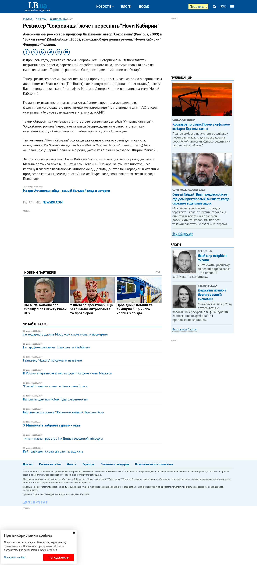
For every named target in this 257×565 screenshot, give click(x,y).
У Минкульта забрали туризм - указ (51, 425)
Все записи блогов (184, 329)
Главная (28, 18)
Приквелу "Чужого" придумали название (52, 360)
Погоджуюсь (59, 557)
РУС (223, 6)
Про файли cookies (15, 557)
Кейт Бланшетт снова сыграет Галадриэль (53, 451)
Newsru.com (53, 202)
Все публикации (182, 233)
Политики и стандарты (115, 464)
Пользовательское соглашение (154, 464)
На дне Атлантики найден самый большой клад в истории (66, 190)
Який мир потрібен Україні (212, 257)
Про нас (28, 464)
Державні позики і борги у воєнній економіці (212, 294)
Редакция (88, 464)
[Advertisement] (92, 237)
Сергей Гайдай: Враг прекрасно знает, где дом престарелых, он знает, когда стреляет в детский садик (200, 198)
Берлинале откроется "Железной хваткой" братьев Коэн (64, 412)
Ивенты (71, 464)
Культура (41, 18)
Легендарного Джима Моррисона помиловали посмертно (65, 334)
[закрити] (74, 532)
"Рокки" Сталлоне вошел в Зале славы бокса (55, 386)
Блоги (126, 6)
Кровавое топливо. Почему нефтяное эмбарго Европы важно (201, 126)
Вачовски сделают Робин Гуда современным (55, 399)
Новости (103, 6)
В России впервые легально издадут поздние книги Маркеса (67, 373)
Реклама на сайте (50, 464)
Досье (144, 6)
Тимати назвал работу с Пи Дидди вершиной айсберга (63, 438)
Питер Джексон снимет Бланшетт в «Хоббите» (56, 347)
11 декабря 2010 (58, 18)
